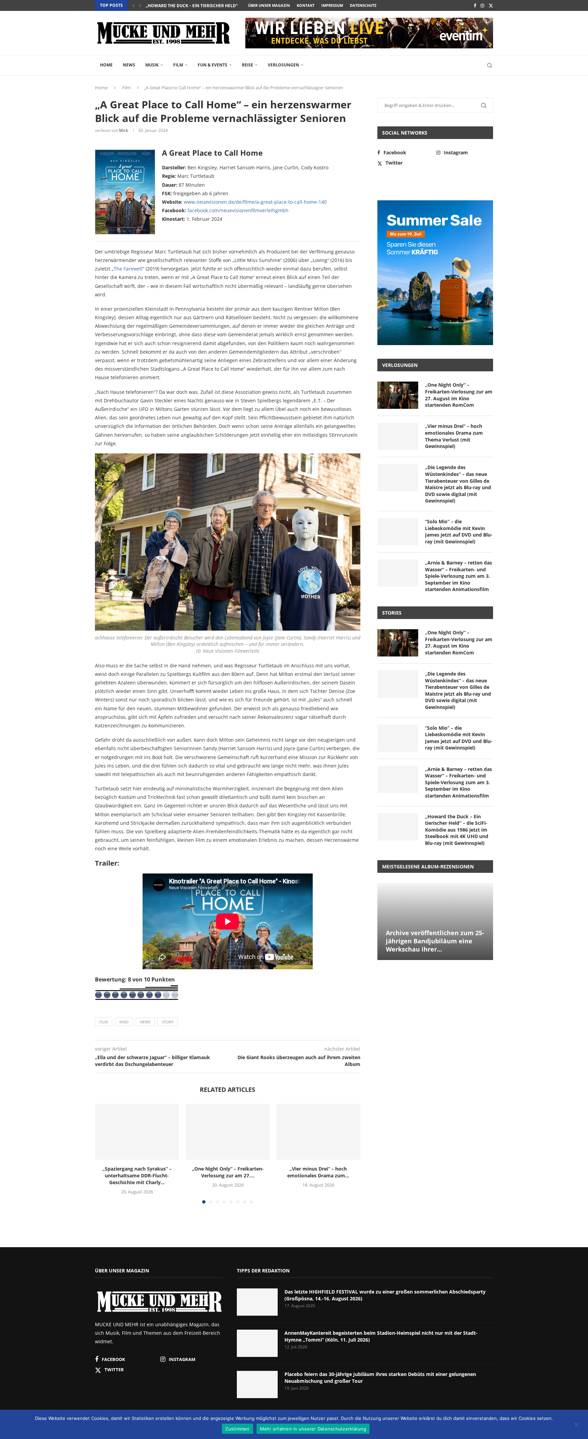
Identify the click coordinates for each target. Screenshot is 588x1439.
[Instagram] (482, 5)
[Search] (489, 65)
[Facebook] (475, 5)
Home (106, 65)
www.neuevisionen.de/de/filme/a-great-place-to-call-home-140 (255, 202)
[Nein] (576, 1425)
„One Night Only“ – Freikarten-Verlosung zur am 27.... (227, 1172)
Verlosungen (283, 65)
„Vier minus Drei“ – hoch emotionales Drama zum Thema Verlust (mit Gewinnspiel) (454, 436)
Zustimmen (237, 1429)
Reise (247, 65)
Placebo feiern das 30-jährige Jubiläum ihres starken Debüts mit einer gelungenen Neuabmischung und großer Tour (380, 1377)
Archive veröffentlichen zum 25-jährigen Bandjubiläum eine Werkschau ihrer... (435, 941)
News (129, 65)
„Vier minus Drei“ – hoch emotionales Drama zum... (318, 1172)
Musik (152, 65)
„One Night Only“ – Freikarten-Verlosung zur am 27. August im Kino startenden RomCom (458, 395)
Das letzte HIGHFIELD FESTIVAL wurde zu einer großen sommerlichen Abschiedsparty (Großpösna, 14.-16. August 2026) (385, 1295)
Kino (124, 1021)
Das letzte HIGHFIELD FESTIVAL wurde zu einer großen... (209, 6)
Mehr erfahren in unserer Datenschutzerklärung (313, 1429)
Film (178, 65)
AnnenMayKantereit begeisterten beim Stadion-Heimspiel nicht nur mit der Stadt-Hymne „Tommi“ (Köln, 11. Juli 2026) (380, 1336)
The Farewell (128, 268)
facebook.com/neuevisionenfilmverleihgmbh (238, 210)
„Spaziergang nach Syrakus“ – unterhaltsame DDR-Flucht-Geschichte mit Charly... (137, 1175)
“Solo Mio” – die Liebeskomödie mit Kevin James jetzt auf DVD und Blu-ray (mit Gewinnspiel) (458, 531)
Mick (123, 130)
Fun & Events (212, 65)
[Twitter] (491, 5)
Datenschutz (363, 5)
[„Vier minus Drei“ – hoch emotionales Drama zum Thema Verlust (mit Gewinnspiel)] (318, 1132)
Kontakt (305, 5)
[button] (133, 5)
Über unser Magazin (269, 5)
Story (168, 1021)
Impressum (332, 5)
